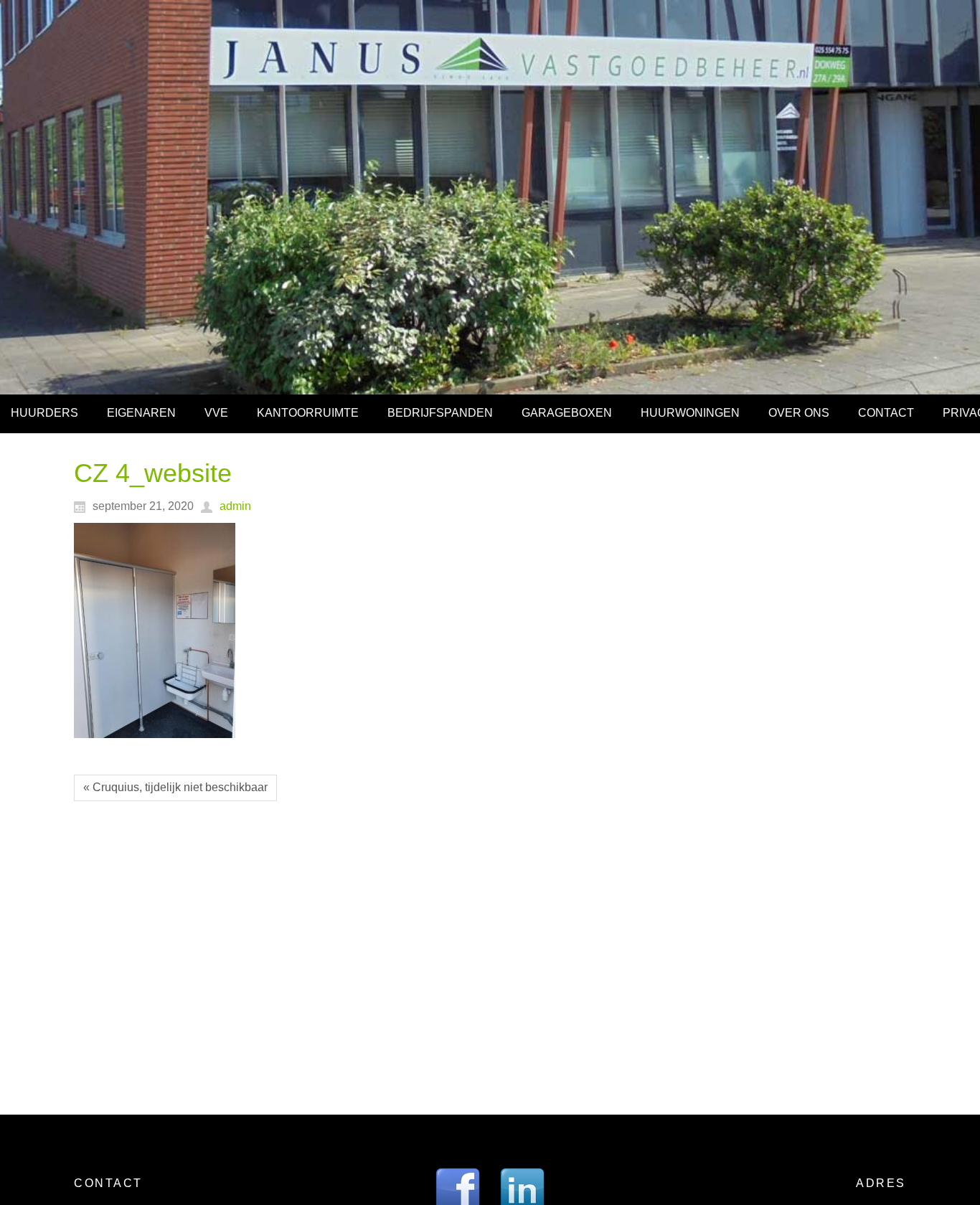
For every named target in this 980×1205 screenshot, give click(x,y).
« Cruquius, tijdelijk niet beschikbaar (175, 787)
